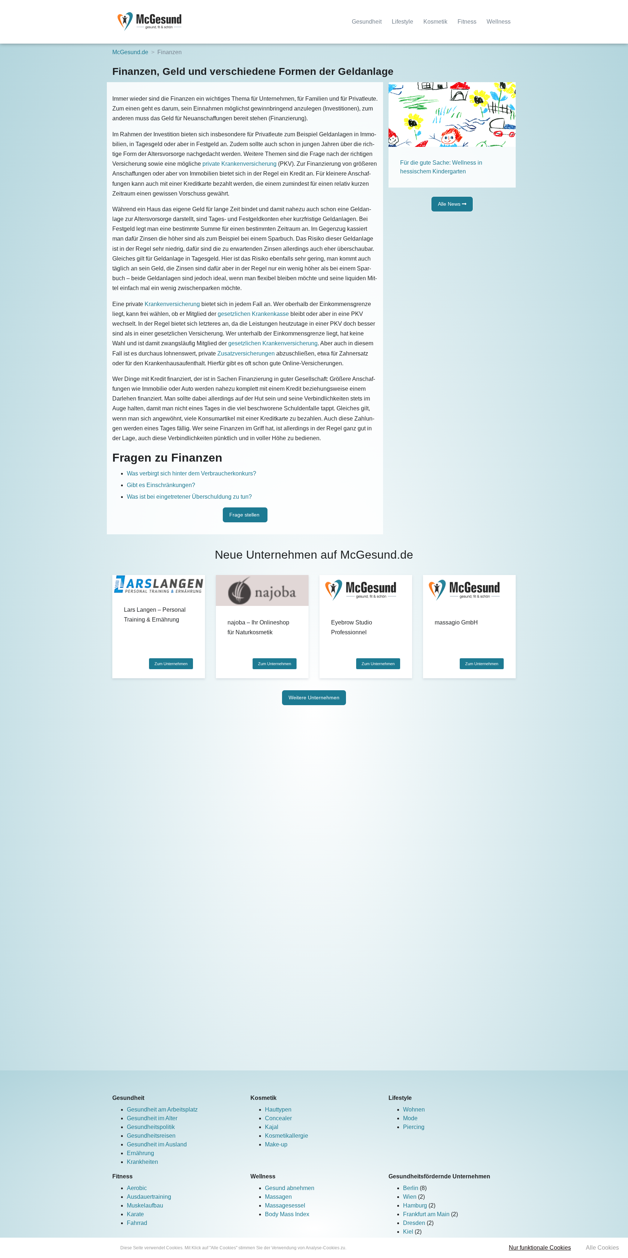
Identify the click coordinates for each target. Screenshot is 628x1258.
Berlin (411, 1188)
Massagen (278, 1197)
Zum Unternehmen (171, 664)
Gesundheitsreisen (151, 1136)
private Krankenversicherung (239, 164)
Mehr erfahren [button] (361, 1247)
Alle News (450, 204)
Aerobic (137, 1188)
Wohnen (414, 1109)
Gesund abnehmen (289, 1188)
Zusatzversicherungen (246, 353)
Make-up (276, 1144)
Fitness (467, 22)
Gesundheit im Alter (152, 1118)
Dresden (415, 1223)
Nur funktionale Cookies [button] (540, 1248)
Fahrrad (137, 1223)
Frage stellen (245, 515)
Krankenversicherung (172, 304)
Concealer (278, 1118)
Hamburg (415, 1205)
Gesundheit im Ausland (157, 1144)
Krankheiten (142, 1162)
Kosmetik (435, 22)
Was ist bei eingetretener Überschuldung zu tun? (189, 497)
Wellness (499, 22)
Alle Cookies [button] (602, 1248)
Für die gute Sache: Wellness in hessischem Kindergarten (441, 167)
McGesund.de (130, 52)
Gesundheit (367, 22)
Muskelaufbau (145, 1205)
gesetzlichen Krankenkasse (253, 314)
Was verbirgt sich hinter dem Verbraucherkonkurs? (191, 473)
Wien (410, 1197)
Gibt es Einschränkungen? (161, 485)
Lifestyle (402, 22)
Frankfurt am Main (427, 1214)
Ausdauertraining (149, 1197)
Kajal (271, 1127)
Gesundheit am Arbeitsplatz (162, 1109)
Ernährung (140, 1153)
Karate (135, 1214)
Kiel (409, 1232)
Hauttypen (278, 1109)
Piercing (413, 1127)
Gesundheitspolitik (151, 1127)
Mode (410, 1118)
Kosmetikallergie (286, 1136)
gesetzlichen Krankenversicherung (273, 343)
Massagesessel (285, 1205)
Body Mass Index (287, 1214)
